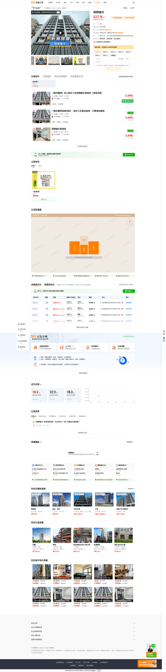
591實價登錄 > (48, 8)
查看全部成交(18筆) (82, 327)
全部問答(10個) (82, 433)
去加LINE (130, 154)
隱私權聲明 (111, 65)
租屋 (65, 2)
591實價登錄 (60, 662)
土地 (71, 2)
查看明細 (128, 302)
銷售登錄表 (126, 284)
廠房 (90, 2)
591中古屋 (86, 662)
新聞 (105, 2)
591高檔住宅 (104, 662)
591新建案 (69, 662)
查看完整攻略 (83, 373)
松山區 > (59, 8)
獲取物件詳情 (128, 101)
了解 (58, 12)
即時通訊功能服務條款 (120, 65)
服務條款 (106, 65)
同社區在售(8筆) (82, 146)
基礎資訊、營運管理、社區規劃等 (110, 38)
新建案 (50, 2)
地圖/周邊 (129, 442)
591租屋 (94, 662)
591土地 (77, 662)
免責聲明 (73, 665)
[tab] (36, 285)
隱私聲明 (93, 670)
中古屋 (58, 2)
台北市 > (54, 8)
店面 (77, 2)
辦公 (83, 2)
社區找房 (97, 2)
